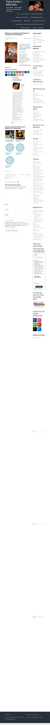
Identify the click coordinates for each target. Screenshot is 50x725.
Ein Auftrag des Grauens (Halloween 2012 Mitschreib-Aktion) (38, 238)
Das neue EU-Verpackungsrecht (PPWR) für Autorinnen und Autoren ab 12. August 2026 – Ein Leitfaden (39, 178)
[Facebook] (35, 320)
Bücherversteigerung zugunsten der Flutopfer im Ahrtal (38, 212)
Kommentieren (28, 38)
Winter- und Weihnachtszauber (37, 99)
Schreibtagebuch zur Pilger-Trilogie (37, 56)
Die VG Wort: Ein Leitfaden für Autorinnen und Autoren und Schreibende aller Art (38, 171)
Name (6, 204)
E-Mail (6, 209)
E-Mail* (35, 254)
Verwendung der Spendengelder (37, 215)
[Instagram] (39, 320)
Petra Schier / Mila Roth (14, 3)
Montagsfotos (36, 198)
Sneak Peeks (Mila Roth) (38, 147)
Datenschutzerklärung (10, 227)
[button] (6, 72)
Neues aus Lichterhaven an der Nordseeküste (38, 71)
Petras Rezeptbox (37, 191)
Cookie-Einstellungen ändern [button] (34, 717)
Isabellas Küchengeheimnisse (37, 118)
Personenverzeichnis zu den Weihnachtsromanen (38, 102)
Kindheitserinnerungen (38, 200)
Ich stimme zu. (37, 283)
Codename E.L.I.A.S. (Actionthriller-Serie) (37, 133)
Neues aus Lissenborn (38, 84)
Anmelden (39, 286)
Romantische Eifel (37, 116)
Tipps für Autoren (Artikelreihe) (37, 167)
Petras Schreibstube (37, 39)
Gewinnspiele (8, 171)
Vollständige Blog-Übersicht (37, 37)
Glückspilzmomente (37, 201)
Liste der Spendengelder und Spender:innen (38, 219)
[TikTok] (35, 329)
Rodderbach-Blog (37, 114)
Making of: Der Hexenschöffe (36, 53)
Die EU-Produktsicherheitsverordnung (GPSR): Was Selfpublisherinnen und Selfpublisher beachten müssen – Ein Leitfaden (39, 186)
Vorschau (35, 143)
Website (7, 215)
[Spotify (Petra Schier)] (35, 325)
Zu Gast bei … (36, 203)
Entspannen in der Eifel (38, 120)
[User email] (12, 122)
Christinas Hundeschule (38, 75)
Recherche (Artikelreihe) (38, 60)
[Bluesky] (39, 329)
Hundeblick (35, 197)
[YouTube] (39, 325)
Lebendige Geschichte (38, 58)
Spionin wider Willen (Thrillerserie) (37, 130)
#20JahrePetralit (37, 162)
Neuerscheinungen (37, 141)
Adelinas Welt (36, 61)
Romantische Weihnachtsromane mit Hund (38, 95)
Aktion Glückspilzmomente (37, 233)
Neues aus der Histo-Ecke (39, 51)
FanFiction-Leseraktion (38, 235)
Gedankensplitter (37, 195)
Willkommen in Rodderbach (36, 112)
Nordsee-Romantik (37, 73)
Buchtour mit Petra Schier (39, 40)
